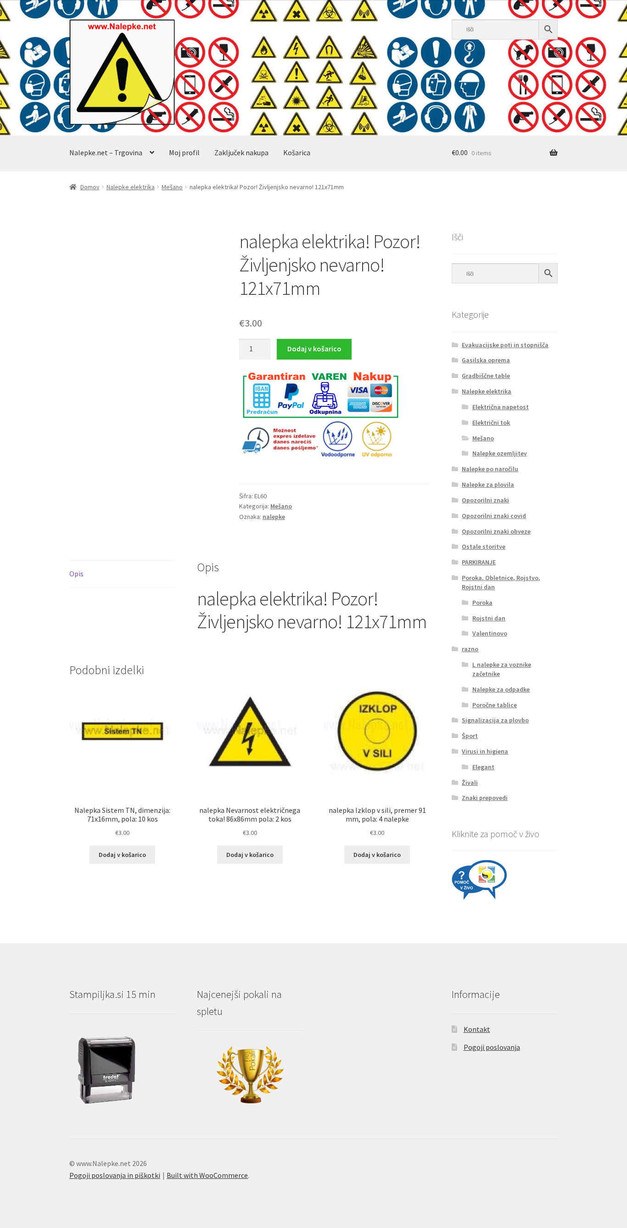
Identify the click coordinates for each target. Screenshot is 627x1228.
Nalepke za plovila (488, 484)
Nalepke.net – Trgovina (105, 152)
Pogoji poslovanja (492, 1047)
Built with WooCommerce (207, 1175)
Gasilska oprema (486, 360)
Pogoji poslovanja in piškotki (114, 1175)
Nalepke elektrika (130, 187)
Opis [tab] (76, 573)
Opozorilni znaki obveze (496, 531)
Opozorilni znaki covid (494, 516)
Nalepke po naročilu (490, 469)
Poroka (482, 602)
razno (470, 649)
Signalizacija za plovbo (495, 720)
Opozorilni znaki (485, 500)
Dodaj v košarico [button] (122, 855)
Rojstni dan (488, 618)
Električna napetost (500, 407)
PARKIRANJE (479, 562)
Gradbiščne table (486, 376)
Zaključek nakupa (241, 152)
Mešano (172, 187)
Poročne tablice (494, 705)
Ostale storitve (483, 546)
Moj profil (184, 152)
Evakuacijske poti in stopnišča (505, 345)
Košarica (296, 152)
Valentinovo (489, 633)
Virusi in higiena (485, 751)
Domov (90, 187)
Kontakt (477, 1029)
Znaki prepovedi (485, 798)
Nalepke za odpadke (501, 689)
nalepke (274, 517)
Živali (470, 782)
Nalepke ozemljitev (499, 453)
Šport (470, 736)
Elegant (483, 767)
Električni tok (491, 422)
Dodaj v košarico (314, 348)
